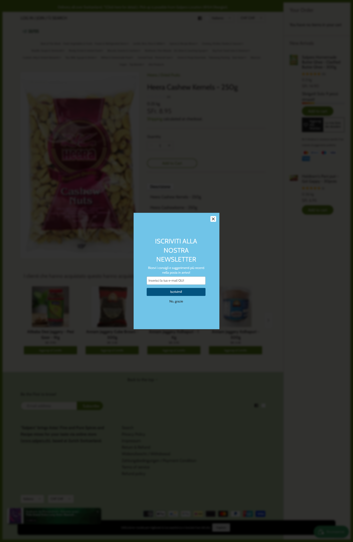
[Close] (213, 219)
